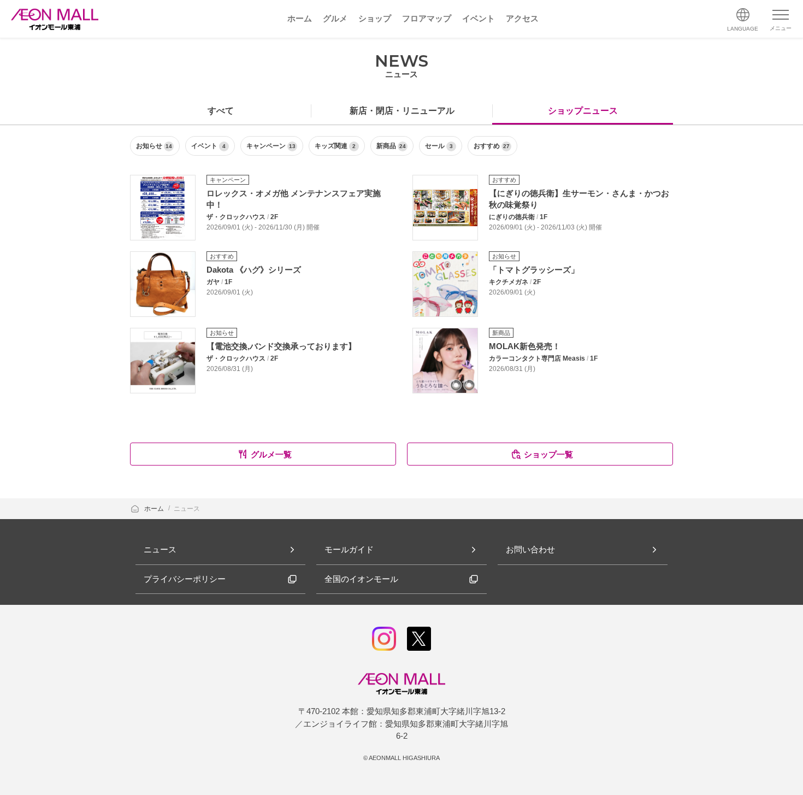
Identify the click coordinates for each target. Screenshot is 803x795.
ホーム (155, 509)
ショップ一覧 (548, 454)
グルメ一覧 (271, 454)
